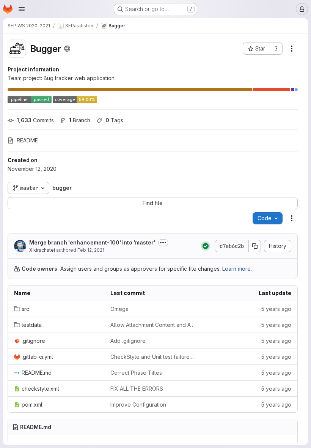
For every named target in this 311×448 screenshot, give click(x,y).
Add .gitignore (128, 341)
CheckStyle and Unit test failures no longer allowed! (152, 356)
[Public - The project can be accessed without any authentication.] (67, 49)
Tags (114, 120)
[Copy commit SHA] (255, 246)
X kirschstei (42, 250)
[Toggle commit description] (163, 242)
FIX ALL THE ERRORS (136, 388)
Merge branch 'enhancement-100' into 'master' (92, 242)
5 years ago (276, 309)
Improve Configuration (138, 404)
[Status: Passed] (205, 246)
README (27, 140)
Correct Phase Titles (136, 372)
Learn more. (237, 268)
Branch (79, 120)
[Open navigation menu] (22, 9)
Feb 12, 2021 (90, 250)
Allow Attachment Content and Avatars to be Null (152, 325)
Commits (35, 120)
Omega (119, 309)
